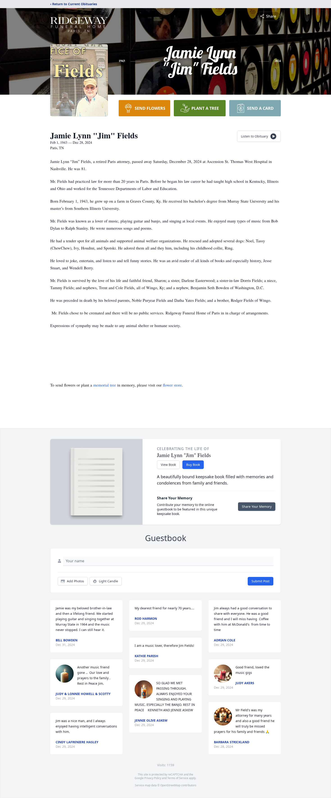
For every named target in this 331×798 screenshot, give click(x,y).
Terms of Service (177, 778)
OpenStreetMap (170, 785)
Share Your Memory (257, 506)
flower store (172, 385)
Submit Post (261, 581)
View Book (168, 464)
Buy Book (193, 464)
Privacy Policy (152, 778)
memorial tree (104, 385)
